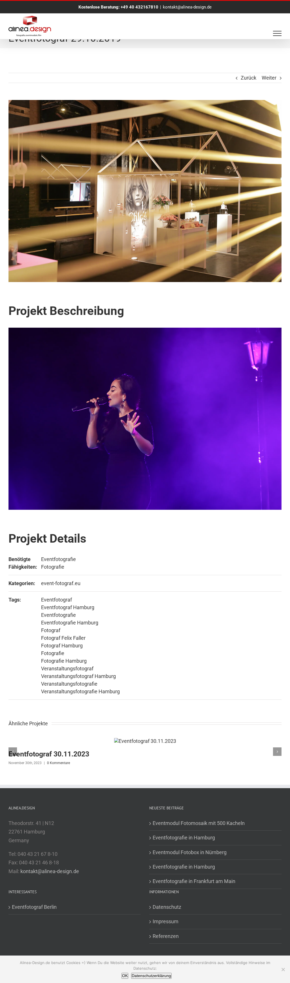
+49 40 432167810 (139, 7)
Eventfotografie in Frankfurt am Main (194, 881)
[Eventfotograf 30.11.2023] (145, 741)
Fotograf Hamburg (62, 646)
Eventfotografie (58, 559)
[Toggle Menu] (277, 33)
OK (125, 975)
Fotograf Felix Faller (63, 638)
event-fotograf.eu (60, 583)
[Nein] (283, 969)
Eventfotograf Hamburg (67, 607)
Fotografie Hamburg (64, 661)
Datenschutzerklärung (151, 975)
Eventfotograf (56, 600)
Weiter (269, 78)
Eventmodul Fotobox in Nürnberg (190, 852)
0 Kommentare (58, 763)
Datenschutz (167, 907)
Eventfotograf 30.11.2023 (48, 754)
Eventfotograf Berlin (34, 907)
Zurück (248, 78)
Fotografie (52, 567)
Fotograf (50, 630)
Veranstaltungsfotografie (69, 684)
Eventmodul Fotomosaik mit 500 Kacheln (199, 823)
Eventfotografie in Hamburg (184, 838)
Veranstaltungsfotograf (67, 668)
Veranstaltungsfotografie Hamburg (80, 691)
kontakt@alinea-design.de (187, 7)
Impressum (165, 921)
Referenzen (166, 936)
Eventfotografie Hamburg (69, 623)
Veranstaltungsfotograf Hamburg (78, 676)
